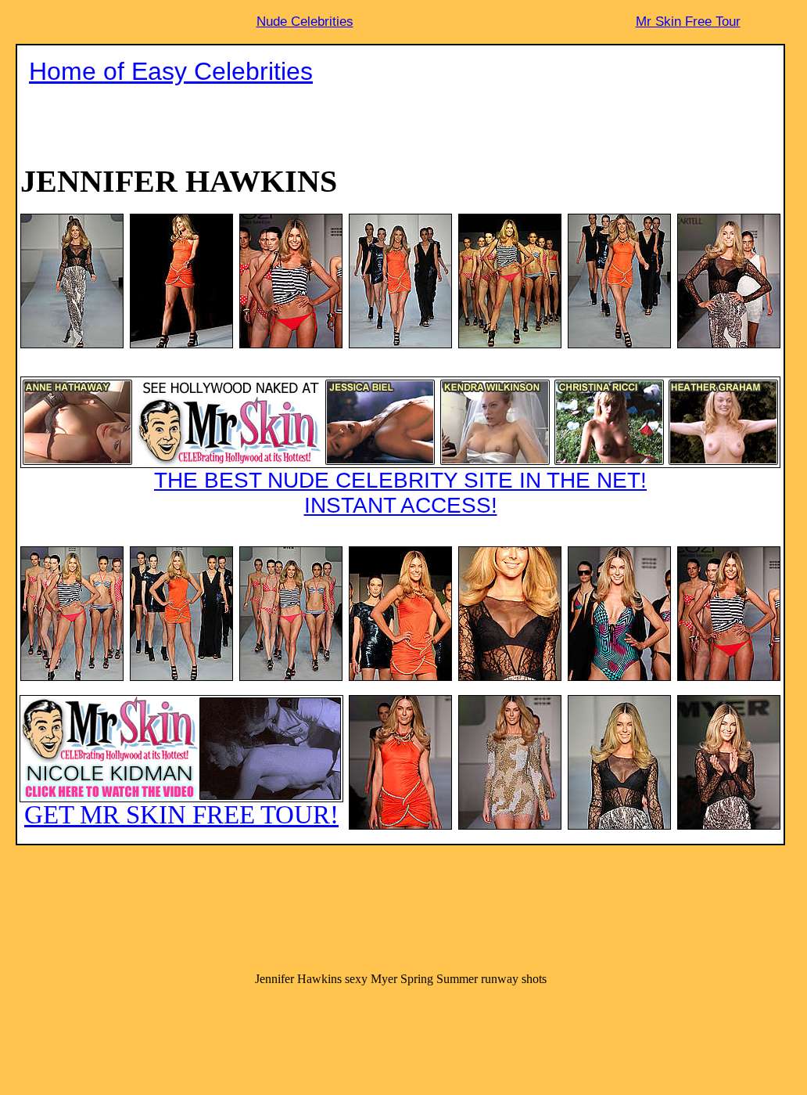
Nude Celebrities (304, 21)
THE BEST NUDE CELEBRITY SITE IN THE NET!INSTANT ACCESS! (400, 492)
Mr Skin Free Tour (688, 21)
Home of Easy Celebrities (171, 71)
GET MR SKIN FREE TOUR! (181, 815)
